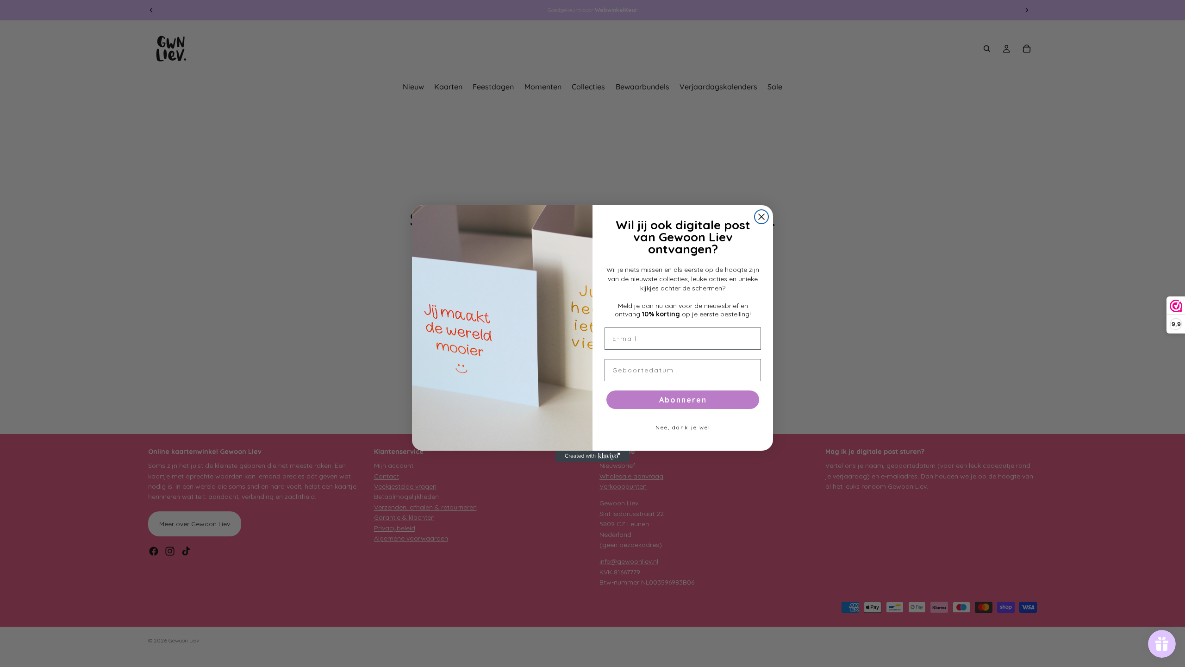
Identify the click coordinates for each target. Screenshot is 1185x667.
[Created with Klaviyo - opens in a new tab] (592, 456)
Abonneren (683, 399)
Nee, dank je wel (683, 427)
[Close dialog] (761, 217)
